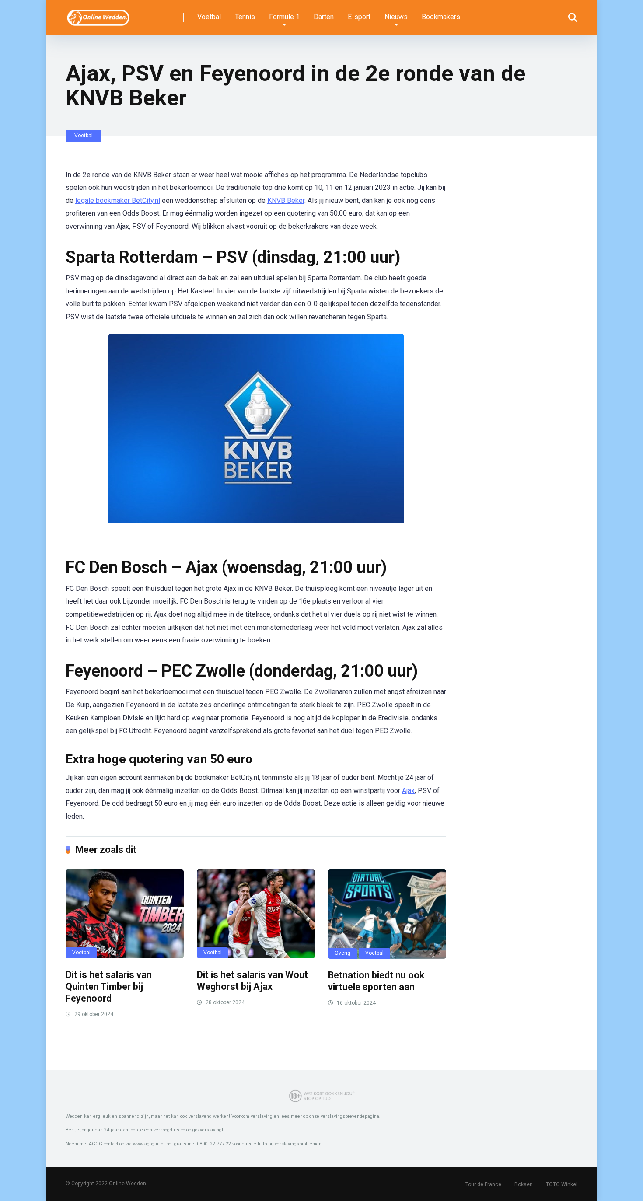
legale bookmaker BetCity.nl (117, 200)
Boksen (523, 1184)
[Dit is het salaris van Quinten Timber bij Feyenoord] (125, 913)
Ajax (408, 790)
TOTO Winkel (561, 1184)
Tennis (245, 17)
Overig (342, 953)
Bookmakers (441, 17)
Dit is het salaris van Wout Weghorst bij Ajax (252, 980)
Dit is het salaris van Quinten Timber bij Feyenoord (109, 986)
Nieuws (396, 17)
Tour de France (483, 1184)
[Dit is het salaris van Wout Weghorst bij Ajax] (256, 913)
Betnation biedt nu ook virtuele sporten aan (376, 981)
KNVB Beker (285, 200)
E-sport (359, 17)
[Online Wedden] (99, 14)
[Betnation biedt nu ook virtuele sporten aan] (387, 914)
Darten (324, 17)
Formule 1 (284, 17)
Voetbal (209, 17)
